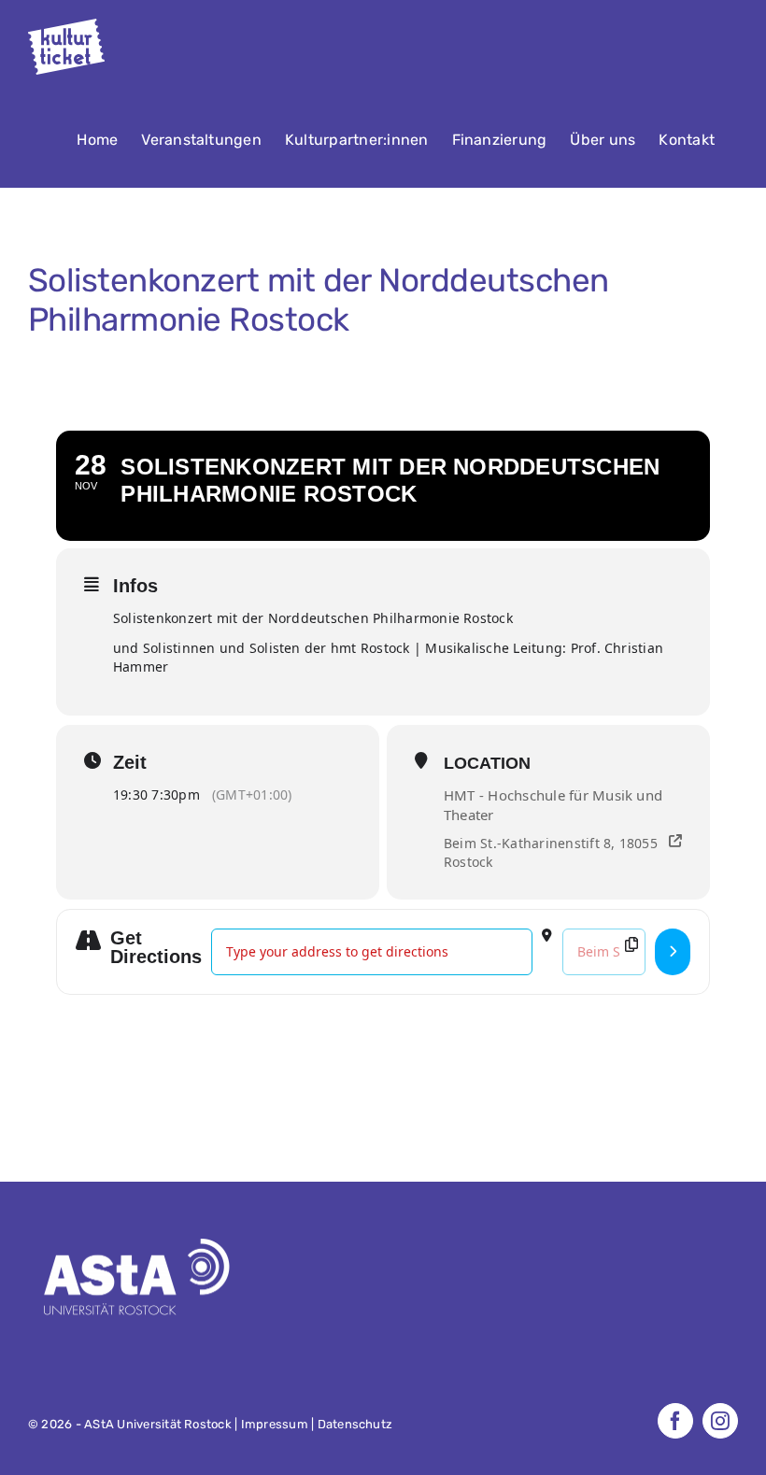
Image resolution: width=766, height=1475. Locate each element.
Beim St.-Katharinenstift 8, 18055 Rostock (551, 852)
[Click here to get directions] (672, 952)
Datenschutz (355, 1424)
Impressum (274, 1424)
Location (487, 763)
